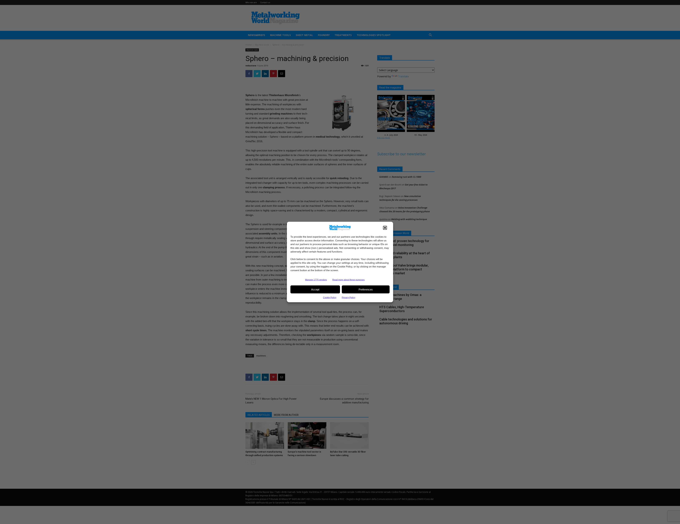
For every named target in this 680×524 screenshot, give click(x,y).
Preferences (366, 289)
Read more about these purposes (348, 280)
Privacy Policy (348, 297)
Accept (315, 289)
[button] (385, 228)
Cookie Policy (329, 297)
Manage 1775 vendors (316, 280)
